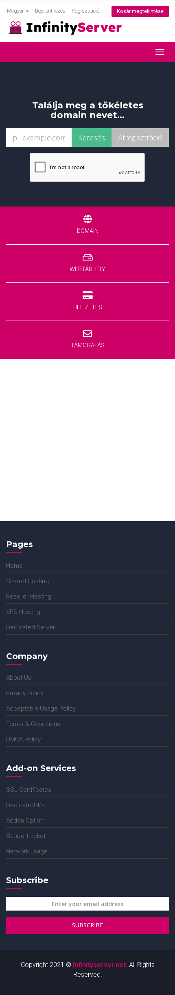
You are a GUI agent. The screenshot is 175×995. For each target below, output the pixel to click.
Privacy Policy (25, 693)
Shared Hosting (27, 581)
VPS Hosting (23, 612)
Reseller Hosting (28, 596)
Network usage (27, 851)
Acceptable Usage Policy (41, 708)
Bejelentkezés (50, 11)
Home (14, 565)
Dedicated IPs (25, 805)
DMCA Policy (23, 739)
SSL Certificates (28, 789)
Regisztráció (85, 11)
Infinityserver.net (99, 965)
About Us (18, 677)
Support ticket (26, 836)
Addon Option (25, 820)
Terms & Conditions (33, 724)
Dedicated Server (30, 627)
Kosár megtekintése (140, 11)
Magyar (16, 11)
